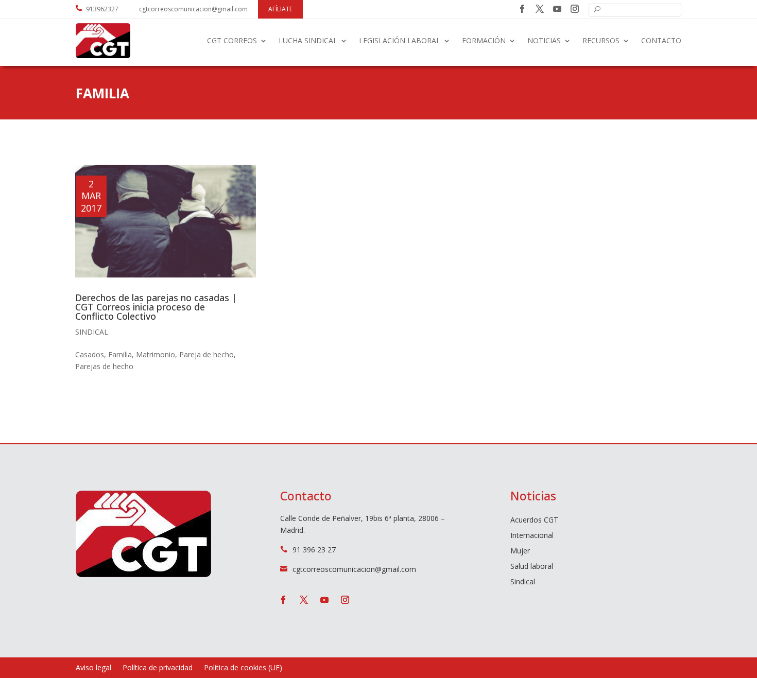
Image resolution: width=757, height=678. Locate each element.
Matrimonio (155, 354)
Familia (120, 354)
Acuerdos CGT (534, 520)
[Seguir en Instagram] (574, 9)
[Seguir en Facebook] (522, 9)
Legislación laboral (399, 40)
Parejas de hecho (104, 366)
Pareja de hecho (206, 354)
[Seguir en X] (539, 9)
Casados (89, 354)
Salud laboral (531, 567)
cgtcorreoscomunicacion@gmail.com (193, 9)
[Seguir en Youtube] (557, 9)
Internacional (532, 536)
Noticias (544, 40)
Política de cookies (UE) (243, 668)
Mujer (520, 551)
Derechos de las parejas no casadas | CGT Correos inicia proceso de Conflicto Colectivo (156, 306)
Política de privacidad (158, 668)
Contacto (661, 40)
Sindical (91, 332)
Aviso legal (93, 668)
